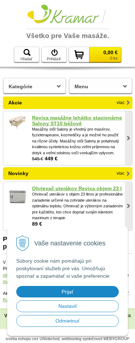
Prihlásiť (54, 59)
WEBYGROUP (116, 339)
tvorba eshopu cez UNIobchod (32, 339)
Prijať (67, 292)
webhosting (71, 339)
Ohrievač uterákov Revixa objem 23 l (77, 188)
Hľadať (26, 59)
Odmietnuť (67, 321)
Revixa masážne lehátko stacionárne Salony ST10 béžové (77, 120)
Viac (121, 102)
